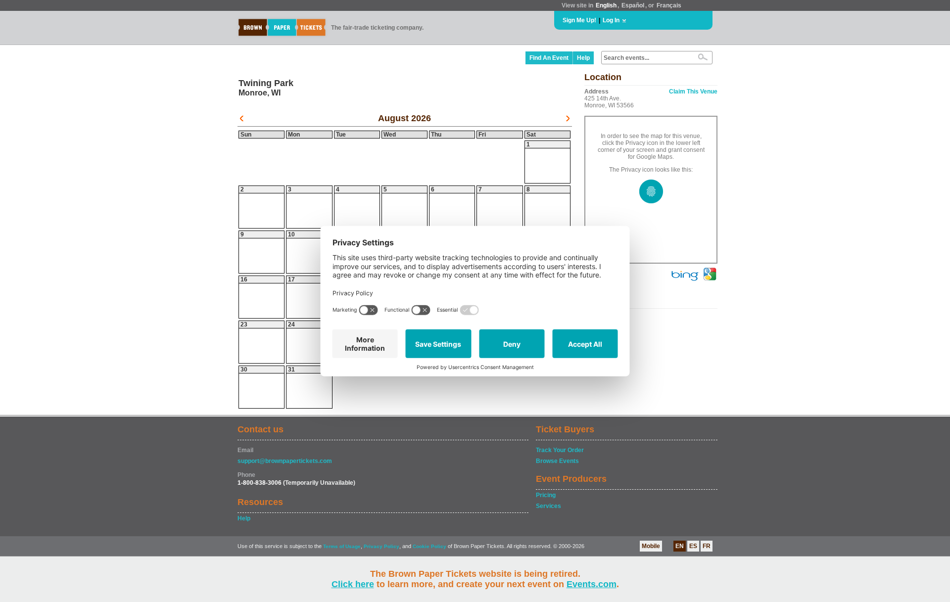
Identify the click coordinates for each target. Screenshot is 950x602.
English (606, 5)
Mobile (651, 546)
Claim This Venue (693, 91)
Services (548, 506)
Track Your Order (560, 450)
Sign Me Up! (579, 20)
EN (679, 546)
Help (583, 57)
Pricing (546, 495)
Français (669, 5)
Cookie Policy (429, 546)
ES (693, 546)
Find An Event (549, 57)
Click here (353, 584)
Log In (611, 20)
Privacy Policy (381, 546)
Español (632, 5)
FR (707, 546)
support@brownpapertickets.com (285, 461)
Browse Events (557, 461)
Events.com (592, 584)
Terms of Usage (342, 546)
